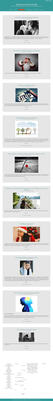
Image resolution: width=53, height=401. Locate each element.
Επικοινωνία (41, 9)
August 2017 (23, 393)
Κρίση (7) (9, 380)
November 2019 (22, 385)
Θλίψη (28, 330)
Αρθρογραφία (21, 9)
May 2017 (23, 394)
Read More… (26, 40)
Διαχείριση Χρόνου (35, 365)
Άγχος (30, 86)
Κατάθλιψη (27, 18)
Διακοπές (25, 215)
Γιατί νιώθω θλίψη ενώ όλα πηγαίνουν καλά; (26, 329)
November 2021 (22, 377)
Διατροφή (31, 365)
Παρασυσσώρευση (29, 371)
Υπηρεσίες (15, 9)
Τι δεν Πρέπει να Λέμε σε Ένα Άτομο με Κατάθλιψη (26, 17)
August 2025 (16, 363)
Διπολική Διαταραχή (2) (9, 371)
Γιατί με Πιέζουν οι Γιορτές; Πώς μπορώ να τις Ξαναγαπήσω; (26, 50)
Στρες (28, 86)
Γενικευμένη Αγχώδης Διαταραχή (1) (8, 365)
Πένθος (32, 371)
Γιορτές (28, 180)
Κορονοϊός (33, 369)
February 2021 (20, 380)
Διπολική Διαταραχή (26, 321)
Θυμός (30, 330)
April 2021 (24, 379)
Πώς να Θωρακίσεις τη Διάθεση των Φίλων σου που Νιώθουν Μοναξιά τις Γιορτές (26, 153)
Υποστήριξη (30, 18)
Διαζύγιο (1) (8, 367)
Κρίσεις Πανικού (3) (8, 379)
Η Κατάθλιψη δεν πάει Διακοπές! (26, 223)
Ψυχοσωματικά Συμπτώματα (28, 284)
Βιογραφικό (35, 9)
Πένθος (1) (8, 383)
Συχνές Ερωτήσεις (29, 9)
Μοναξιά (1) (8, 381)
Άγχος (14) (8, 363)
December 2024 (23, 365)
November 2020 (22, 381)
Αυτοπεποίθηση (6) (8, 364)
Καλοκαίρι (27, 215)
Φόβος (33, 372)
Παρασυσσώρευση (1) (9, 382)
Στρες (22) (8, 384)
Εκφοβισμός (35, 366)
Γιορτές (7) (8, 366)
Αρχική (11, 9)
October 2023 (23, 370)
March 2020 (16, 384)
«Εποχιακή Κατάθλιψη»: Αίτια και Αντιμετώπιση (26, 117)
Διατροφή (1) (8, 369)
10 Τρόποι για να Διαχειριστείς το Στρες (26, 85)
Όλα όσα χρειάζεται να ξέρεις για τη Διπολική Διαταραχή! (26, 292)
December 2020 (17, 381)
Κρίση (32, 370)
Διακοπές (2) (8, 368)
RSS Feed (44, 363)
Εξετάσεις (28, 367)
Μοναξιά (26, 180)
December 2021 (17, 377)
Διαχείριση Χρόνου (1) (9, 370)
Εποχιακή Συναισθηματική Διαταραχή (26, 145)
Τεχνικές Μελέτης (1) (8, 385)
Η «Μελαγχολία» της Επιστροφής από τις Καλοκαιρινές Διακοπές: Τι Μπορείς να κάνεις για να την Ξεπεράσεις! (26, 189)
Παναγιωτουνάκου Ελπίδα (26, 4)
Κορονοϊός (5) (9, 378)
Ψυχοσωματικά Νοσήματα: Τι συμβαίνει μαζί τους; (26, 257)
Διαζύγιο (36, 364)
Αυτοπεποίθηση (31, 363)
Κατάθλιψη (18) (9, 377)
